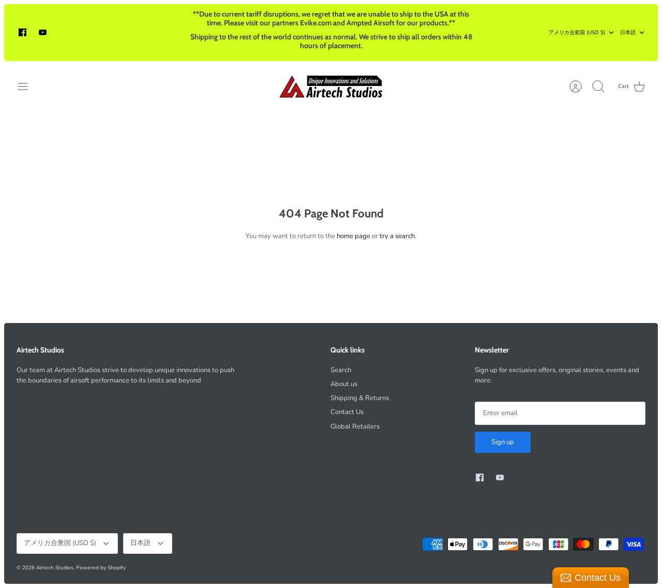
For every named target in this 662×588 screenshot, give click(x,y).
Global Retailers (355, 426)
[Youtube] (43, 32)
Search (340, 370)
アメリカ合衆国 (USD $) (577, 32)
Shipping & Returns (359, 398)
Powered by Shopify (101, 567)
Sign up (502, 442)
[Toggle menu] (28, 86)
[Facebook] (22, 32)
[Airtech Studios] (331, 86)
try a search (397, 236)
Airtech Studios (54, 567)
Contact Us (347, 412)
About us (343, 384)
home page (353, 236)
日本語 (628, 32)
